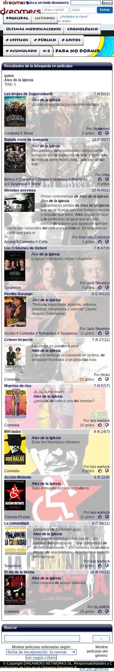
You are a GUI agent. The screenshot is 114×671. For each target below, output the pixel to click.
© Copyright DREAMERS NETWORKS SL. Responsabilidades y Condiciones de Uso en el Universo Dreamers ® (56, 665)
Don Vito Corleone (94, 237)
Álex (46, 100)
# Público (45, 40)
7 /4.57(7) (102, 386)
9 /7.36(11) (101, 523)
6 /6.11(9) (102, 477)
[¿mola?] (100, 133)
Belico (9, 179)
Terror (28, 133)
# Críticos (17, 40)
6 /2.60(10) (101, 294)
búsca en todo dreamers (47, 3)
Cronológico (82, 29)
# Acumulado (21, 51)
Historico (60, 179)
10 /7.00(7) (101, 140)
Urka (106, 175)
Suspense (18, 184)
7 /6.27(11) (101, 340)
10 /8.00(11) (100, 572)
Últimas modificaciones (33, 29)
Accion (10, 242)
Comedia (11, 133)
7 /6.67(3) (102, 248)
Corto (43, 242)
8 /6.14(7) (102, 431)
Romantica (48, 333)
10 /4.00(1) (101, 190)
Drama (43, 179)
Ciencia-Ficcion (17, 517)
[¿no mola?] (107, 133)
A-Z (46, 51)
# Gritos (71, 40)
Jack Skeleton (98, 283)
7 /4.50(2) (102, 94)
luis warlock (100, 421)
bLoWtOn (102, 607)
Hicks (105, 375)
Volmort (101, 129)
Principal (17, 18)
